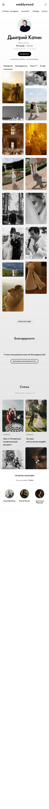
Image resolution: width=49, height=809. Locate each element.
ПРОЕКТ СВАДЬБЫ (11, 11)
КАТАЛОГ (25, 11)
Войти (31, 480)
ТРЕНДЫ (35, 11)
